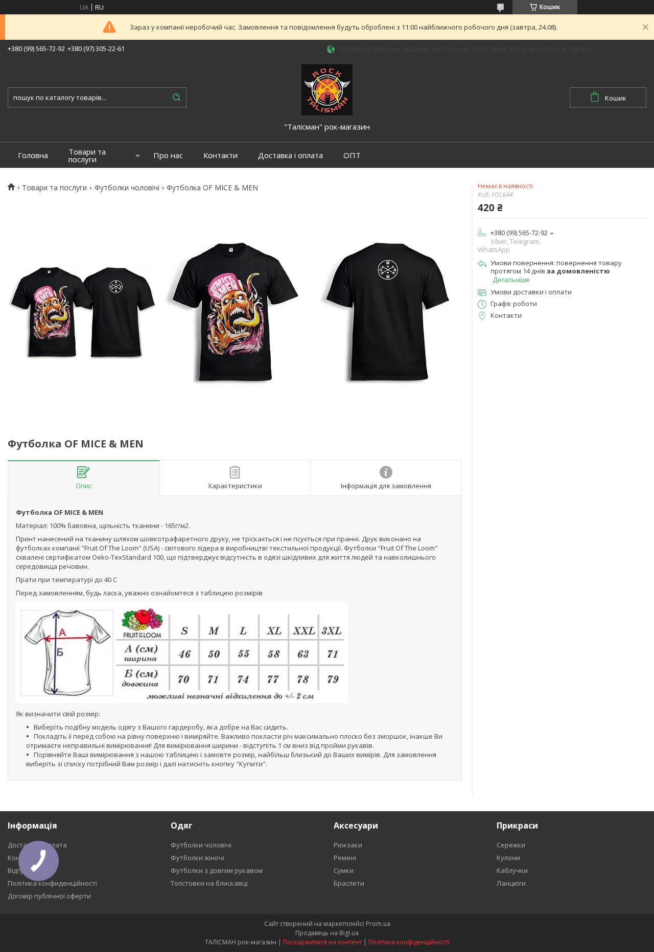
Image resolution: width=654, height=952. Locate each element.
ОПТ (352, 155)
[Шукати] (176, 97)
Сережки (511, 844)
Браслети (349, 883)
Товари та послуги (87, 155)
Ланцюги (511, 883)
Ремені (345, 857)
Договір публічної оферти (49, 895)
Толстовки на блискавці (209, 883)
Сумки (344, 870)
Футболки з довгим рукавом (217, 870)
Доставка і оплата (290, 155)
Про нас (168, 155)
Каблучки (512, 870)
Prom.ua (378, 923)
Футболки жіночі (197, 857)
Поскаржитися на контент (322, 942)
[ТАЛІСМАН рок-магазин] (327, 88)
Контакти (220, 155)
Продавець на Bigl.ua (327, 933)
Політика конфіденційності (409, 942)
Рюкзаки (348, 844)
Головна (33, 155)
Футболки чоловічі (127, 187)
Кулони (508, 857)
